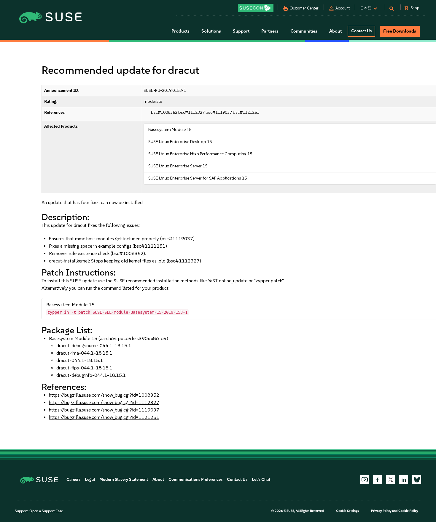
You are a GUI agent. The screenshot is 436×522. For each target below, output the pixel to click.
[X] (390, 479)
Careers (73, 479)
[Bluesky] (416, 479)
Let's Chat (261, 479)
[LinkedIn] (403, 479)
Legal (90, 479)
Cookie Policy (408, 511)
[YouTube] (364, 479)
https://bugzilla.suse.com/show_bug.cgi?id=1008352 (104, 395)
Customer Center (304, 8)
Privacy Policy (381, 511)
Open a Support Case (46, 511)
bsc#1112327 (191, 112)
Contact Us (361, 30)
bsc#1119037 (219, 112)
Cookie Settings (347, 511)
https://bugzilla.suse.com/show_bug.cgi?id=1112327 (104, 402)
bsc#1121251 (246, 112)
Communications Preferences (195, 479)
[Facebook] (377, 479)
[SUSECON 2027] (255, 8)
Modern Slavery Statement (123, 479)
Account (342, 8)
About (158, 479)
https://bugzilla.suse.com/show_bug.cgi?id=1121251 (104, 417)
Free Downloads (399, 31)
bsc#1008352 (164, 112)
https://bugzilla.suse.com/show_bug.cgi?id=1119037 (104, 410)
